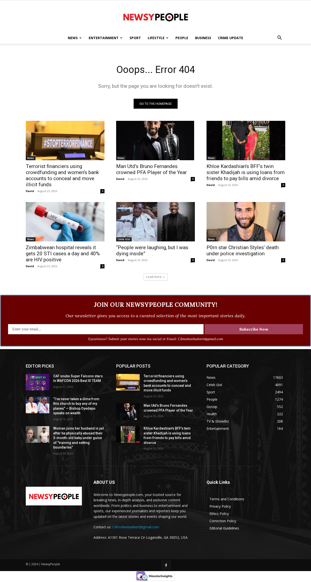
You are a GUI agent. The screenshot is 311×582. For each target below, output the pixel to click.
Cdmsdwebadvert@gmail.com (135, 527)
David (30, 191)
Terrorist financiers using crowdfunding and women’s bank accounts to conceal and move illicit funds (62, 175)
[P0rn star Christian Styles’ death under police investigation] (246, 221)
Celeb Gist (124, 239)
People (181, 37)
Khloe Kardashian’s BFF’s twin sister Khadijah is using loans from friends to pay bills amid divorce (246, 172)
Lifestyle (156, 37)
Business (203, 37)
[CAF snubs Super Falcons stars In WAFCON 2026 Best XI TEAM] (37, 382)
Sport (135, 37)
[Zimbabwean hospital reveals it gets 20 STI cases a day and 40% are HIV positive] (65, 221)
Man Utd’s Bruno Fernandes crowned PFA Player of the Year (151, 169)
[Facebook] (166, 565)
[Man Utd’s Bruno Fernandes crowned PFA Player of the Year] (155, 140)
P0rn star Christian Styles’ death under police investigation (243, 250)
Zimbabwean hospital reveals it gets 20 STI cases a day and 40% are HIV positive (63, 254)
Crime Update (230, 37)
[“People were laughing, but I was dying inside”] (155, 221)
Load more (154, 277)
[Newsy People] (155, 16)
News (73, 37)
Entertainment (104, 37)
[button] (279, 38)
